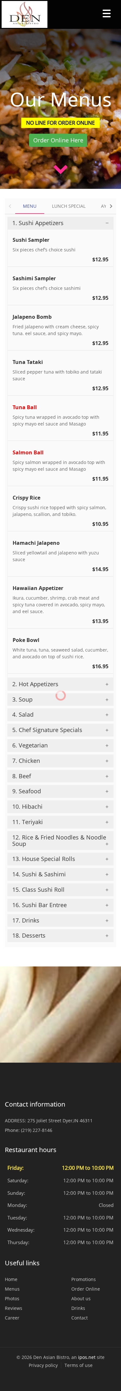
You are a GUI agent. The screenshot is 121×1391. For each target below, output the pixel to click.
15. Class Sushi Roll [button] (38, 889)
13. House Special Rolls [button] (43, 859)
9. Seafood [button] (26, 791)
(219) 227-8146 (36, 1130)
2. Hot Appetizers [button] (35, 684)
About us (81, 1298)
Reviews (13, 1308)
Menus (12, 1289)
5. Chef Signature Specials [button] (47, 730)
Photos (12, 1298)
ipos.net (87, 1357)
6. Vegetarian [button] (30, 745)
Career (12, 1318)
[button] (10, 206)
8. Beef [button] (21, 776)
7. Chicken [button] (26, 760)
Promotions (83, 1279)
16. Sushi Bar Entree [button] (39, 905)
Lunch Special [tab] (69, 206)
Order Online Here (58, 140)
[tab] (60, 223)
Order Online (85, 1289)
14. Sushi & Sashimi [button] (39, 874)
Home (11, 1279)
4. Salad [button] (23, 714)
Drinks (78, 1308)
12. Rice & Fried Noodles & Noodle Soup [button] (59, 840)
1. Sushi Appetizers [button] (38, 223)
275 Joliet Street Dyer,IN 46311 (60, 1120)
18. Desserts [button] (28, 935)
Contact (79, 1318)
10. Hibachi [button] (27, 806)
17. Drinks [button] (25, 920)
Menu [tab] (29, 206)
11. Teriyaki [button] (27, 822)
